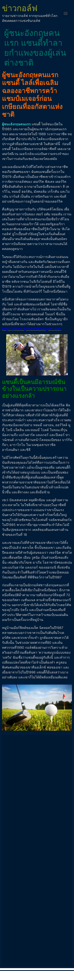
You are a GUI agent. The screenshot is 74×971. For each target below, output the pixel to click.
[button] (65, 13)
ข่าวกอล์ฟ (19, 8)
